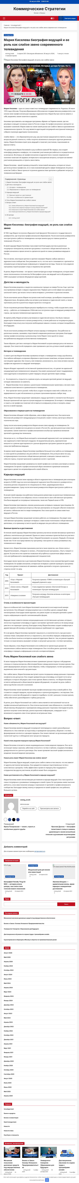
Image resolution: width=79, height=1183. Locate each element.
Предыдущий (19, 826)
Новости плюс (8, 1130)
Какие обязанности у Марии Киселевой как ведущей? (28, 205)
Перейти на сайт (28, 808)
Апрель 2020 (8, 1096)
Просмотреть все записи (49, 808)
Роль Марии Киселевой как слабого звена (21, 200)
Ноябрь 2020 (8, 1065)
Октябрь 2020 (8, 1070)
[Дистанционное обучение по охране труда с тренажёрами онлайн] (67, 1152)
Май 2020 (7, 1091)
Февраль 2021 (8, 1052)
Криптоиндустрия (10, 1122)
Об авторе (10, 215)
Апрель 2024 (8, 987)
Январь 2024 (8, 1000)
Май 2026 (7, 957)
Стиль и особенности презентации (21, 197)
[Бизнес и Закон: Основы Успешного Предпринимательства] (30, 1152)
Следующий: (60, 830)
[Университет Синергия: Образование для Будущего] (48, 1152)
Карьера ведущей (12, 192)
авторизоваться (39, 851)
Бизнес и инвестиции (11, 1118)
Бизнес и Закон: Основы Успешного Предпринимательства (24, 923)
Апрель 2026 (8, 961)
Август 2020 (8, 1078)
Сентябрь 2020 (9, 1074)
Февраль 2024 (8, 996)
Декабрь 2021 (8, 1039)
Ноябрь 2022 (8, 1031)
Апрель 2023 (8, 1022)
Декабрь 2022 (9, 1026)
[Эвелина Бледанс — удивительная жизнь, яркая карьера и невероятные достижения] (64, 871)
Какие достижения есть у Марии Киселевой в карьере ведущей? (31, 212)
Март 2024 (7, 992)
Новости (7, 1126)
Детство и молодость (13, 185)
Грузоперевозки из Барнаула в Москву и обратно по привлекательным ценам (30, 940)
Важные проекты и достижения (20, 195)
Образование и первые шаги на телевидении (24, 189)
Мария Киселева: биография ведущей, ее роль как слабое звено (29, 182)
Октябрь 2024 (8, 970)
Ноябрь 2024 (8, 966)
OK (47, 1180)
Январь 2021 (8, 1057)
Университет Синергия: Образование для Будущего (21, 929)
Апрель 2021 (8, 1044)
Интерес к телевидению (17, 187)
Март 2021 (7, 1048)
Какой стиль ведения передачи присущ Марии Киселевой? (29, 207)
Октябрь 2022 (8, 1035)
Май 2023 (7, 1018)
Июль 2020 (7, 1083)
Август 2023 (8, 1013)
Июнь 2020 (7, 1087)
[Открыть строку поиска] (56, 18)
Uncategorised (8, 35)
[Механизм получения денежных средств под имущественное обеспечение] (12, 1152)
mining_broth (9, 53)
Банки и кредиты (9, 1113)
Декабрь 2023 (9, 1005)
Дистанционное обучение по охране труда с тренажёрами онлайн (26, 934)
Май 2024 (7, 983)
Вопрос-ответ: (11, 202)
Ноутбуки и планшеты (11, 1135)
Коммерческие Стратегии (39, 8)
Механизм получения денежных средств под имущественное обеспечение (29, 918)
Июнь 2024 (7, 979)
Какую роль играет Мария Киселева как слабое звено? (28, 209)
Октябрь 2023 (8, 1009)
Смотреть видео (70, 18)
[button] (4, 18)
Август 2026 (8, 953)
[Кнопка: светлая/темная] (52, 18)
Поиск (7, 899)
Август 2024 (8, 974)
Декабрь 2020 (9, 1061)
